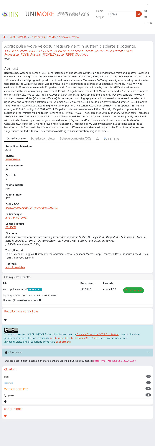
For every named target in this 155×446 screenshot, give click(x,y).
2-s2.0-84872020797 (16, 217)
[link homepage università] (58, 14)
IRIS (4, 37)
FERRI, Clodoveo (76, 54)
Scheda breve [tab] (16, 138)
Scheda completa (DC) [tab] (75, 138)
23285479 (10, 227)
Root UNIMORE (18, 37)
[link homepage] (11, 14)
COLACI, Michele (16, 51)
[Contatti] (148, 17)
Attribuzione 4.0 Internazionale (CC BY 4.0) (74, 338)
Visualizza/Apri (133, 290)
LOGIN (148, 23)
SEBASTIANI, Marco (108, 51)
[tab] (97, 138)
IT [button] (145, 5)
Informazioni (14, 352)
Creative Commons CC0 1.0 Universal (97, 334)
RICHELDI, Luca (53, 54)
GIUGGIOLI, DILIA (40, 51)
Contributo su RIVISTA (43, 37)
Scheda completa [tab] (43, 138)
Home (99, 11)
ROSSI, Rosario (30, 54)
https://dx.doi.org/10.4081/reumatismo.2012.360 (31, 208)
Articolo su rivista (69, 37)
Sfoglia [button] (100, 17)
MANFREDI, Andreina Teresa (73, 51)
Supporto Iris (63, 341)
